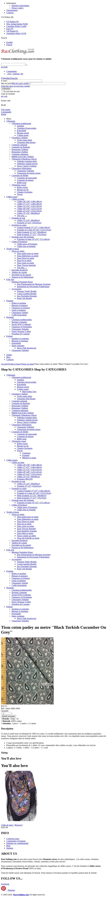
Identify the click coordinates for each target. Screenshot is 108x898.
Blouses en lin (23, 190)
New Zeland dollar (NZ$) (17, 24)
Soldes (9, 355)
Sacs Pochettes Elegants (27, 296)
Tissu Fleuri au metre (25, 258)
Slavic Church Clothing (26, 166)
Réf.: (3, 708)
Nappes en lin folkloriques (22, 277)
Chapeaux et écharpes (21, 308)
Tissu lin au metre (24, 260)
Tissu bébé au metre (25, 533)
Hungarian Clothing (20, 149)
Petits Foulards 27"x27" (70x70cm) (31, 234)
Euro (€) (9, 29)
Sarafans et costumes (20, 338)
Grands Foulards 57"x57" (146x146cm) (33, 227)
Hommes (10, 317)
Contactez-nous (12, 838)
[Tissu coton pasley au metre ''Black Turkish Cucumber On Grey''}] (27, 704)
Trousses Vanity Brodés (26, 291)
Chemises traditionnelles (22, 320)
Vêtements (10, 121)
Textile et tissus (12, 249)
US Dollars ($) (12, 21)
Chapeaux (26, 453)
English (9, 42)
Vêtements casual (19, 185)
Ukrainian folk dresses (26, 142)
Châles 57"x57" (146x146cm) (29, 204)
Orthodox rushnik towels (27, 164)
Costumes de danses (25, 180)
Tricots (20, 194)
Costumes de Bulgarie (21, 147)
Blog (8, 357)
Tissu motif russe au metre (27, 253)
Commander (6, 112)
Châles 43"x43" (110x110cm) (29, 211)
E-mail (4, 81)
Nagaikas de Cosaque (21, 334)
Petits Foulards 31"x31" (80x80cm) (31, 232)
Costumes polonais (19, 145)
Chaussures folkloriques (21, 168)
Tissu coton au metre (25, 263)
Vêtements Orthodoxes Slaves (24, 159)
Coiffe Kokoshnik (19, 315)
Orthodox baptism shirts (27, 161)
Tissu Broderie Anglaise (27, 531)
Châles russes (12, 197)
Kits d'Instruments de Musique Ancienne (34, 284)
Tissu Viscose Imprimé (26, 265)
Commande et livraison (16, 841)
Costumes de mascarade (27, 178)
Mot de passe (6, 83)
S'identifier (5, 78)
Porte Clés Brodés (24, 298)
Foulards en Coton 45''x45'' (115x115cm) (34, 230)
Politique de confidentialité (17, 843)
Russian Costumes (19, 322)
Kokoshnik (21, 130)
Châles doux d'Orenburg (27, 244)
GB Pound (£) (12, 31)
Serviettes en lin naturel (21, 275)
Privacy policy (18, 8)
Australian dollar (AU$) (16, 33)
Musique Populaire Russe (22, 282)
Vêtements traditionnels (21, 123)
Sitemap (9, 848)
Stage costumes (18, 345)
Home (3, 114)
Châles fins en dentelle (26, 246)
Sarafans (20, 126)
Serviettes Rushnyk (20, 270)
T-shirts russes (23, 135)
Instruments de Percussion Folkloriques (33, 286)
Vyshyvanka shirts (24, 140)
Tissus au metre (18, 251)
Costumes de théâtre (20, 175)
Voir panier (5, 109)
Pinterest (11, 890)
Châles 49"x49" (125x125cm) (29, 208)
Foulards (25, 455)
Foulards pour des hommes (23, 237)
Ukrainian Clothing (20, 138)
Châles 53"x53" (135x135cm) (29, 206)
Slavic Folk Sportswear (26, 348)
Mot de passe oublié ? (21, 83)
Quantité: (5, 711)
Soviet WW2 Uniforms (21, 324)
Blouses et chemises (20, 341)
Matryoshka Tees (29, 391)
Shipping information (20, 5)
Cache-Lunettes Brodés (26, 294)
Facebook (5, 884)
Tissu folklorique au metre (27, 256)
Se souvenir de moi (12, 91)
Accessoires (16, 289)
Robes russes (22, 187)
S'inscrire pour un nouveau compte (15, 86)
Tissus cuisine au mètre (26, 536)
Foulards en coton (19, 225)
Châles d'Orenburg (19, 242)
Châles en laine (18, 199)
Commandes (11, 71)
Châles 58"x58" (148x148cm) (29, 201)
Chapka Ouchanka (24, 192)
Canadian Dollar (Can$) (16, 26)
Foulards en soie (18, 218)
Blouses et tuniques (20, 305)
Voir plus (22, 216)
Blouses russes (23, 133)
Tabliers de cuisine (19, 272)
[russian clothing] (17, 54)
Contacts (10, 13)
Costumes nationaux (20, 154)
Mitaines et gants (29, 458)
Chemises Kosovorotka (26, 128)
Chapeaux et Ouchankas (22, 327)
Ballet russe (21, 182)
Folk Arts (10, 279)
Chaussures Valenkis (25, 171)
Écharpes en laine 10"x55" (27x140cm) (33, 239)
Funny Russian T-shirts (21, 331)
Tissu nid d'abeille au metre (28, 538)
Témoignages (12, 10)
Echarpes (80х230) (25, 479)
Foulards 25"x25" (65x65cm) (29, 223)
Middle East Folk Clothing (23, 156)
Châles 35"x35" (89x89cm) (28, 213)
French (9, 45)
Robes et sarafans (19, 303)
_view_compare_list (14, 74)
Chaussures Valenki (20, 312)
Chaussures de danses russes (28, 173)
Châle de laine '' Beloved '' (12, 825)
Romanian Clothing (20, 152)
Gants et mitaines (19, 310)
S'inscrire (14, 78)
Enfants (9, 336)
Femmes (9, 301)
